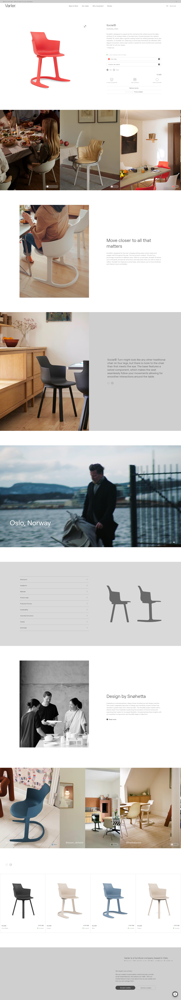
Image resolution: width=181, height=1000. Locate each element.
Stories (109, 6)
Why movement (98, 6)
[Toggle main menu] (176, 1)
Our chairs (85, 6)
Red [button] (174, 186)
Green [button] (113, 844)
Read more (112, 719)
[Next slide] (112, 383)
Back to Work (73, 6)
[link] (85, 26)
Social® (4, 925)
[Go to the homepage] (10, 6)
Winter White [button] (51, 186)
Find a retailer (134, 92)
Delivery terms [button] (134, 88)
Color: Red (114, 59)
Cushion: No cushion (114, 64)
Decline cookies (146, 988)
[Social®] (23, 900)
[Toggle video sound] (174, 542)
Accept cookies (125, 988)
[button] (110, 47)
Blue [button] (53, 844)
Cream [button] (113, 186)
